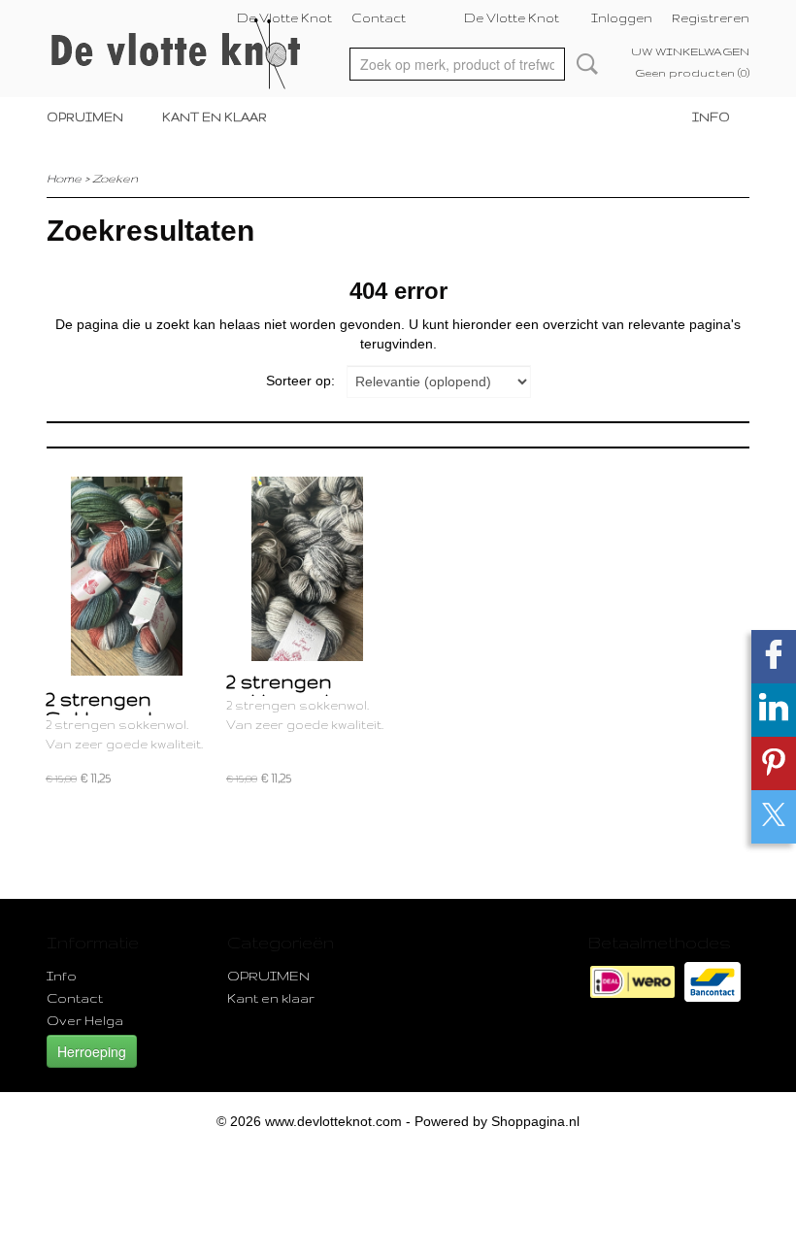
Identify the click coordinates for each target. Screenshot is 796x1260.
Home (64, 178)
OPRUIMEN (85, 117)
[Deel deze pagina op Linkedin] (773, 710)
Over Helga (85, 1020)
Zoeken (583, 64)
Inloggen (621, 18)
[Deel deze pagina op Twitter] (773, 817)
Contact (378, 18)
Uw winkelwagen (690, 51)
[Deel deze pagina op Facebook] (773, 656)
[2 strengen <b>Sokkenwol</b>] (126, 576)
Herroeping (91, 1051)
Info (711, 117)
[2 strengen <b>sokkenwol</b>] (306, 576)
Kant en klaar (214, 117)
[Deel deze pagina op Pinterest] (773, 763)
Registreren (710, 18)
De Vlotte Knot (284, 18)
